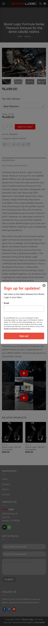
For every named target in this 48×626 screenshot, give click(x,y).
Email (6, 303)
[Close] (44, 285)
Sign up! (24, 335)
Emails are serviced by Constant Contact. (17, 328)
